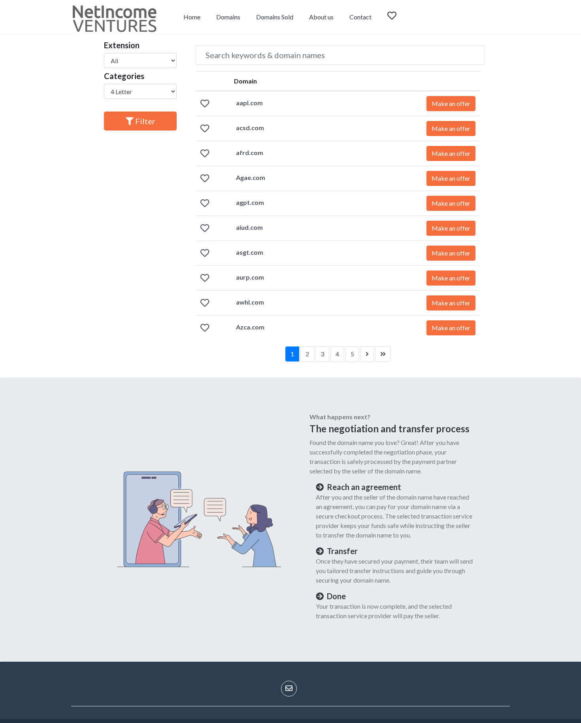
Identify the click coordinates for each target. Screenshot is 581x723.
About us (321, 17)
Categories (124, 76)
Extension (122, 45)
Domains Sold (274, 17)
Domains (228, 17)
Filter (144, 121)
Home (191, 17)
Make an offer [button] (451, 103)
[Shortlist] (399, 17)
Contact (360, 17)
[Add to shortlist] (204, 104)
